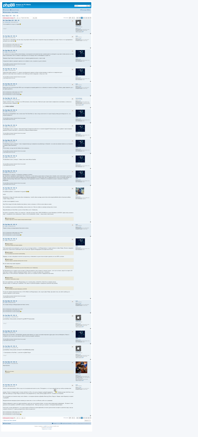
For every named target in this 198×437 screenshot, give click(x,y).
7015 (80, 28)
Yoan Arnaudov (49, 427)
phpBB (45, 426)
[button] (70, 18)
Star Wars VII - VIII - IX (10, 16)
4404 (80, 59)
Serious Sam (7, 22)
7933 (80, 100)
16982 (80, 38)
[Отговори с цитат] (72, 21)
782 (79, 196)
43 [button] (88, 18)
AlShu (77, 57)
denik (77, 36)
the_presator (78, 373)
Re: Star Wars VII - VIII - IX (11, 20)
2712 (80, 375)
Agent (77, 195)
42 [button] (86, 18)
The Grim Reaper (79, 98)
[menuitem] (14, 10)
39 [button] (79, 18)
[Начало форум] (9, 5)
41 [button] (84, 18)
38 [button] (77, 18)
